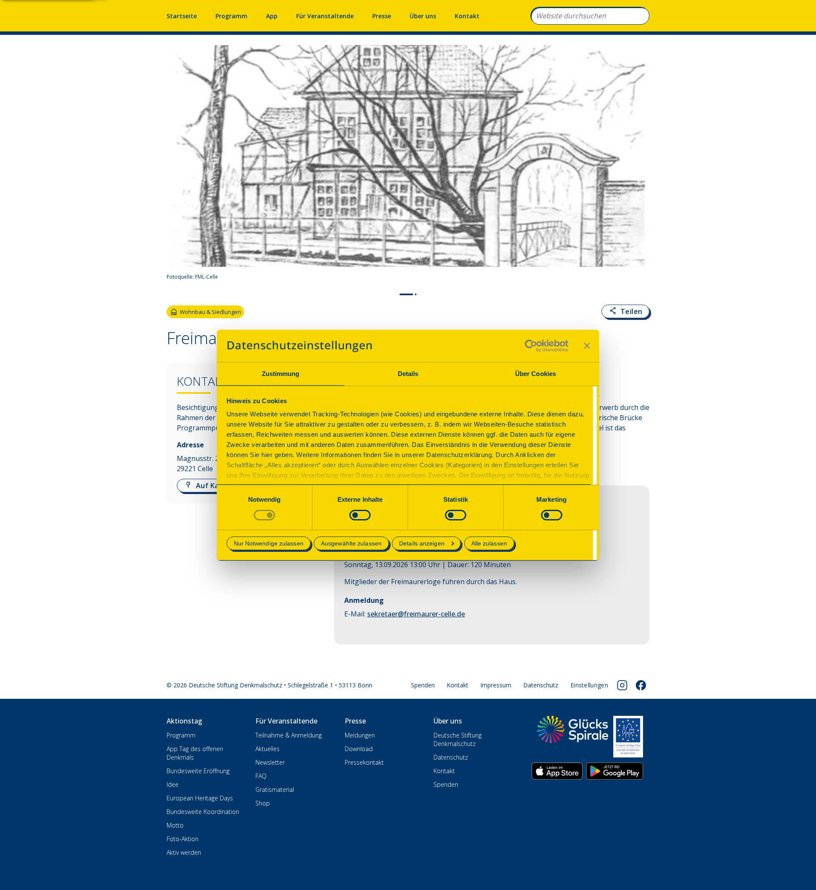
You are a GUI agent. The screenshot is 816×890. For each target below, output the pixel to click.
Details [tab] (408, 373)
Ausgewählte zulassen (351, 543)
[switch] (360, 515)
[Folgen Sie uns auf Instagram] (622, 685)
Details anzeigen (422, 543)
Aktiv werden (184, 852)
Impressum (495, 685)
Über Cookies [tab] (535, 373)
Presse (381, 16)
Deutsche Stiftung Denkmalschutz (458, 739)
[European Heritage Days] (628, 736)
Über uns (423, 16)
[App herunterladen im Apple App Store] (557, 771)
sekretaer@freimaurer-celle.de (416, 614)
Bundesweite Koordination (203, 812)
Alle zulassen (489, 543)
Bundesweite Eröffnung (198, 771)
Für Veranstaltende (325, 16)
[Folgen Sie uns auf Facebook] (641, 685)
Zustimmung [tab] (281, 373)
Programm (231, 16)
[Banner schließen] (587, 346)
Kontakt (467, 16)
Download (359, 749)
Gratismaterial (274, 789)
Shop (262, 803)
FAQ (260, 776)
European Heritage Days (200, 798)
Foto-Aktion (182, 839)
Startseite (182, 16)
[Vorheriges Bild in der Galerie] (177, 165)
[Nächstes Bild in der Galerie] (638, 165)
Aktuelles (267, 749)
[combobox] (589, 16)
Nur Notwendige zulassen (268, 543)
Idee (172, 784)
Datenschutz (540, 685)
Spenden (423, 685)
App (272, 16)
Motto (175, 825)
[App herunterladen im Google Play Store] (614, 771)
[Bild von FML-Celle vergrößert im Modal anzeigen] (639, 277)
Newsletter (270, 762)
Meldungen (360, 735)
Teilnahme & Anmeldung (288, 735)
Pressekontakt (364, 762)
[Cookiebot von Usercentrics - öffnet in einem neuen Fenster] (531, 345)
